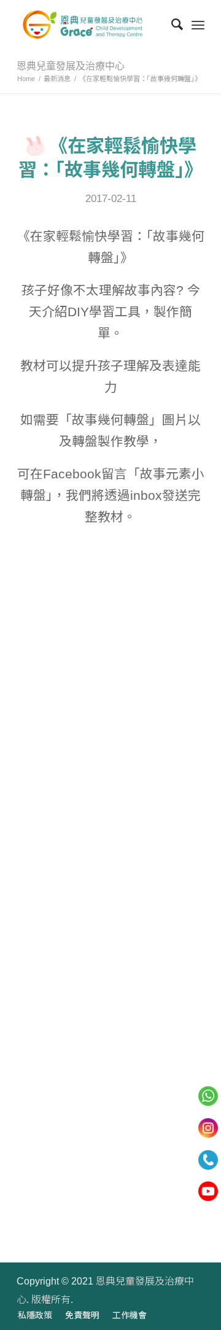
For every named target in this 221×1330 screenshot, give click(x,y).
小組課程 (39, 1175)
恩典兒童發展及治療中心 (71, 66)
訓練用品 (39, 1201)
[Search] (171, 24)
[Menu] (198, 24)
